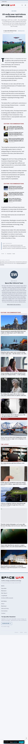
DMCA (25, 632)
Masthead (3, 606)
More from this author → (14, 304)
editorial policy (22, 302)
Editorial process (21, 30)
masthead (2, 264)
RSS (8, 626)
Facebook (9, 253)
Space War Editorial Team (10, 30)
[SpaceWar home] (8, 5)
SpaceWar (4, 588)
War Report (4, 593)
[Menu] (25, 5)
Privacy (16, 632)
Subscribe (4, 1)
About (2, 603)
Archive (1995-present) (7, 598)
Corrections (4, 610)
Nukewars (3, 590)
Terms (21, 632)
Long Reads (4, 595)
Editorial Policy (5, 608)
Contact (3, 613)
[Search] (22, 5)
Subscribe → (6, 623)
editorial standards (21, 263)
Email (14, 253)
